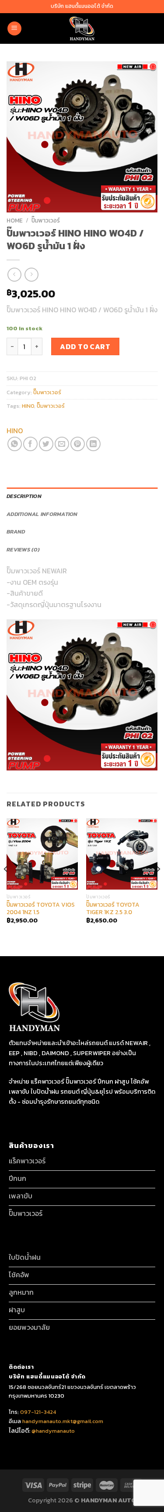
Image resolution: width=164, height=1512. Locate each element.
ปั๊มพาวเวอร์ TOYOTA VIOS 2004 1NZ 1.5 (41, 908)
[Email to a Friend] (62, 444)
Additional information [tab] (42, 514)
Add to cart (85, 346)
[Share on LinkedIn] (93, 444)
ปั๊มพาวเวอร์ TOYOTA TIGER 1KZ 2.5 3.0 (113, 908)
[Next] (158, 886)
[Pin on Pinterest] (77, 444)
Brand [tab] (16, 531)
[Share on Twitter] (46, 444)
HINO (28, 406)
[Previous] (6, 886)
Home (15, 220)
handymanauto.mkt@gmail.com (62, 1421)
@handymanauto (53, 1431)
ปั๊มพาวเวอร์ (45, 220)
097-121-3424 (37, 1412)
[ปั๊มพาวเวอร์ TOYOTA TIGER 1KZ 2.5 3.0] (121, 854)
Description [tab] (24, 496)
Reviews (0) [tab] (23, 549)
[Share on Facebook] (30, 444)
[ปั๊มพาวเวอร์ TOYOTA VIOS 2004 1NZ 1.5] (42, 854)
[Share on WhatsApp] (14, 444)
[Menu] (14, 28)
